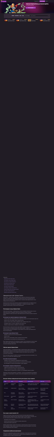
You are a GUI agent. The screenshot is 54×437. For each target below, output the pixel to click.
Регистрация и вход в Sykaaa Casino (10, 280)
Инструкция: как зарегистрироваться (10, 281)
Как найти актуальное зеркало (9, 286)
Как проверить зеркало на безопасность (10, 287)
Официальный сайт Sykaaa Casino (9, 278)
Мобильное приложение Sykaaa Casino (10, 292)
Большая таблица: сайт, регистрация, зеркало (11, 289)
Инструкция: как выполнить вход (9, 283)
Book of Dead (33, 20)
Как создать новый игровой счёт (9, 290)
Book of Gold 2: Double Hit (11, 20)
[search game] (48, 15)
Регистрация (42, 1)
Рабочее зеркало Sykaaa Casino (9, 284)
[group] (27, 7)
